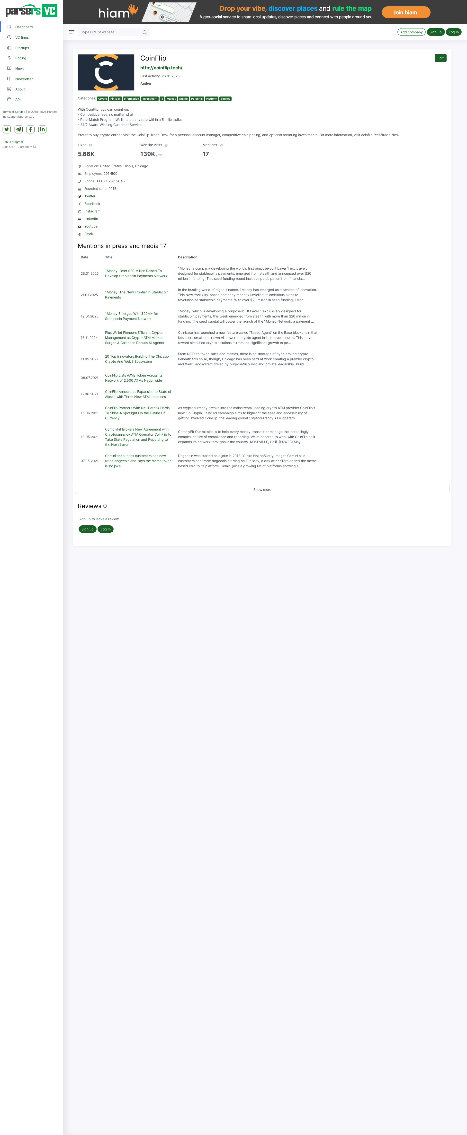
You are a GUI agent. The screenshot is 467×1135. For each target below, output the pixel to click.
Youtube (91, 226)
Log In (454, 32)
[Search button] (144, 32)
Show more (262, 489)
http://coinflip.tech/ (161, 67)
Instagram (92, 211)
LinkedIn (91, 219)
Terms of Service (13, 112)
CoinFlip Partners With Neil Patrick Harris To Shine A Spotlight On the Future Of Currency (137, 413)
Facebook (92, 204)
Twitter (89, 196)
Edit (441, 58)
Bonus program (12, 142)
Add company (411, 32)
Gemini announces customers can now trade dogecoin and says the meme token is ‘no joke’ (138, 461)
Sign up (436, 32)
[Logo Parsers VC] (31, 10)
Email (88, 234)
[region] (31, 567)
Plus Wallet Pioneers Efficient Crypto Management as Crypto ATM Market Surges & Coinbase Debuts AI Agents (134, 337)
